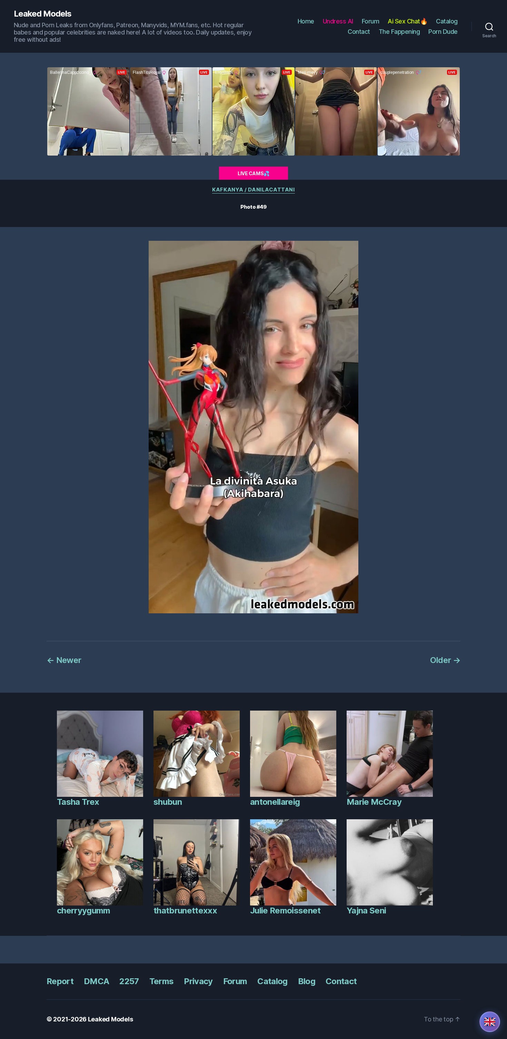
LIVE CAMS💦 (253, 173)
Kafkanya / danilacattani (253, 190)
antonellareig (275, 802)
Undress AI (338, 21)
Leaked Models (42, 14)
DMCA (96, 981)
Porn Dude (443, 31)
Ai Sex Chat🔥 (407, 21)
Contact (359, 31)
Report (60, 981)
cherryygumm (83, 911)
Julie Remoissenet (285, 911)
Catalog (447, 21)
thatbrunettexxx (185, 911)
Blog (306, 981)
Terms (161, 981)
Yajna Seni (366, 911)
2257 (129, 981)
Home (306, 21)
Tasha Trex (78, 802)
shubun (167, 802)
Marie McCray (374, 802)
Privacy (198, 981)
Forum (370, 21)
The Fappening (399, 31)
